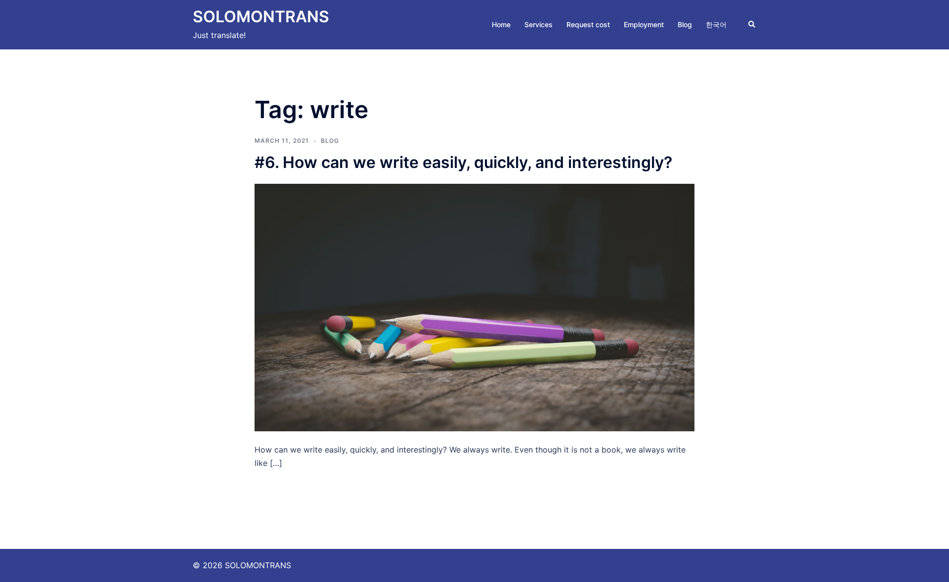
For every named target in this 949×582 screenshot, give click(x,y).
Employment (644, 24)
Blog (685, 24)
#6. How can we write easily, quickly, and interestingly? (463, 162)
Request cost (588, 24)
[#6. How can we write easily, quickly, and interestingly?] (474, 307)
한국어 (716, 24)
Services (538, 24)
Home (501, 24)
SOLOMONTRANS (261, 16)
